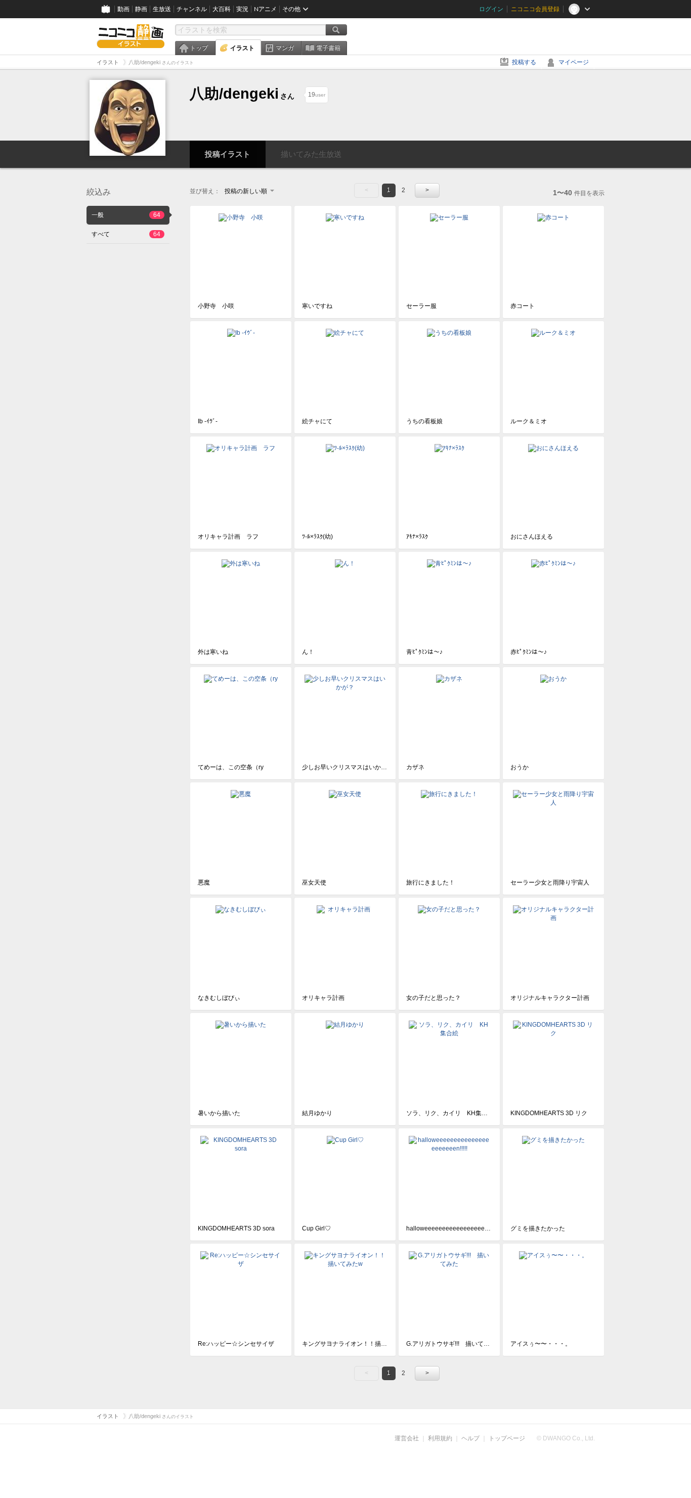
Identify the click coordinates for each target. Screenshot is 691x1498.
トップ (199, 48)
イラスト (242, 48)
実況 (242, 9)
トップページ (507, 1438)
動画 (123, 9)
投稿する (524, 62)
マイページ (573, 62)
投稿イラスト (227, 154)
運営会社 (407, 1438)
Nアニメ (265, 9)
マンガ (285, 48)
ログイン (491, 9)
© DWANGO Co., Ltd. (566, 1438)
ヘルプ (470, 1438)
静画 (141, 9)
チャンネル (192, 9)
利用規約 (440, 1438)
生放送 (162, 9)
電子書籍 (328, 48)
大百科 (221, 9)
